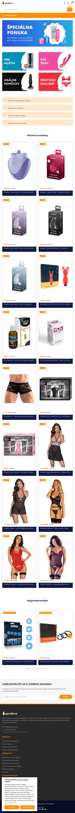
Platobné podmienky (10, 750)
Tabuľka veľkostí (8, 769)
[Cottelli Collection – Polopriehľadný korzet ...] (56, 561)
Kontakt (5, 772)
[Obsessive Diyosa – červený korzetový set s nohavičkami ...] (19, 561)
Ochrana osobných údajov (11, 766)
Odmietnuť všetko (27, 807)
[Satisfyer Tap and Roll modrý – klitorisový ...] (19, 281)
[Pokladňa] (72, 3)
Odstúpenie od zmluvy (10, 763)
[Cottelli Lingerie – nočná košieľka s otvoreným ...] (19, 505)
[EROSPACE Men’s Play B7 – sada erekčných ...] (55, 638)
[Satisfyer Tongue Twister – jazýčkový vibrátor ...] (56, 169)
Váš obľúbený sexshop (10, 741)
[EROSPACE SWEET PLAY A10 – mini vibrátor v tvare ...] (56, 281)
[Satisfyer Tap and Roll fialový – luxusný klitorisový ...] (19, 225)
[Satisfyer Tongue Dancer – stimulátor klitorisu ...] (19, 169)
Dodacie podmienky (9, 747)
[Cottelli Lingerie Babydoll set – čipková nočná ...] (56, 449)
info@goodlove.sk (10, 727)
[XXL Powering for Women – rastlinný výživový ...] (56, 337)
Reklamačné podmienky (11, 757)
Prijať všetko (11, 807)
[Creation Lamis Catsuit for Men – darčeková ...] (56, 393)
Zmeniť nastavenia (10, 802)
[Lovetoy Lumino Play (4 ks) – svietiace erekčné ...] (19, 638)
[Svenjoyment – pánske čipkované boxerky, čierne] (19, 393)
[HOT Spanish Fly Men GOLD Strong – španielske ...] (19, 337)
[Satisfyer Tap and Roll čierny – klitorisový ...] (56, 225)
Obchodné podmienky (10, 760)
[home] (7, 3)
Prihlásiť (66, 697)
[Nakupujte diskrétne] (37, 33)
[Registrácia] (68, 3)
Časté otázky (7, 744)
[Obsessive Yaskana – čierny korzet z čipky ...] (56, 505)
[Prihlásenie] (65, 3)
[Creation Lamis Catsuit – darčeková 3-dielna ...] (19, 449)
